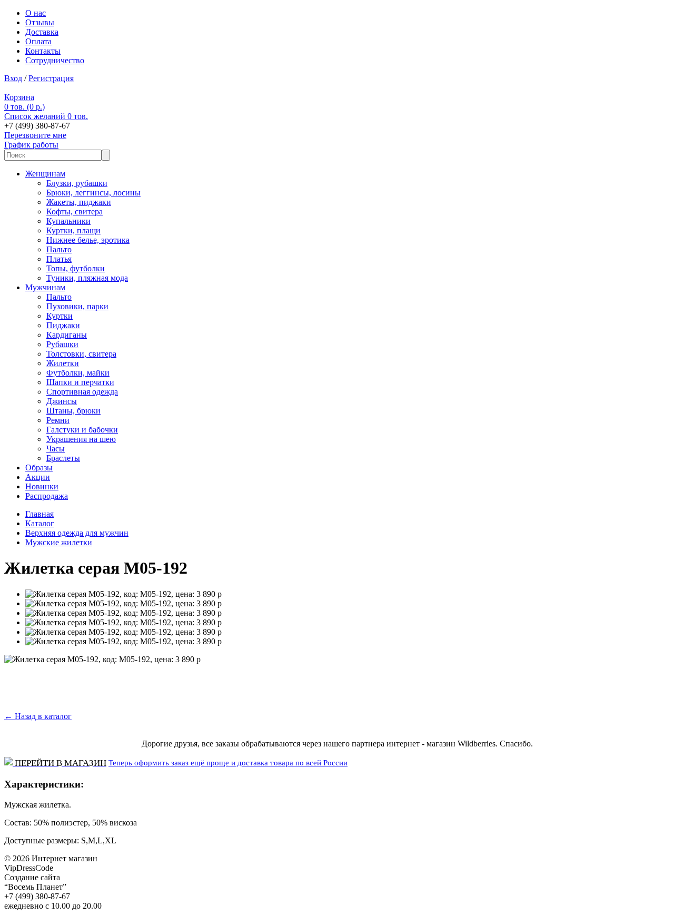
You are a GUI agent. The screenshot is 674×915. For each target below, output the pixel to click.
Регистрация (51, 78)
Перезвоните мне (35, 135)
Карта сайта (76, 867)
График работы (31, 144)
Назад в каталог (38, 716)
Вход (13, 78)
